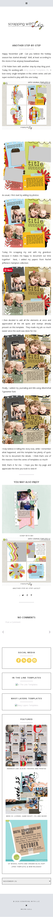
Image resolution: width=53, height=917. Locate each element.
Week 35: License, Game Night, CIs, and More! (26, 816)
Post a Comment (13, 622)
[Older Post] (50, 632)
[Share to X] (23, 595)
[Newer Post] (3, 632)
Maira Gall (26, 909)
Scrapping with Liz (30, 901)
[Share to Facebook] (27, 595)
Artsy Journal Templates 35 (36, 70)
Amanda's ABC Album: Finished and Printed (26, 769)
